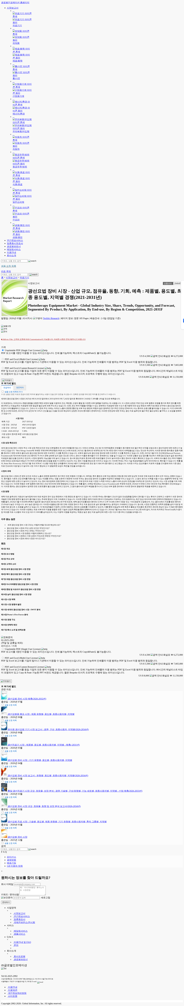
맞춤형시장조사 (15, 243)
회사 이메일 (7, 884)
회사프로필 (19, 956)
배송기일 (11, 863)
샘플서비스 (19, 934)
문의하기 (6, 902)
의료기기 (24, 277)
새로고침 (45, 897)
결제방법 (11, 860)
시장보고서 (12, 8)
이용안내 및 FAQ (22, 942)
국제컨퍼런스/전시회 (24, 922)
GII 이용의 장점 (15, 866)
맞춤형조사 (19, 919)
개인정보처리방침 (16, 993)
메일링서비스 (14, 249)
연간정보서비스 (15, 240)
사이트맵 (12, 996)
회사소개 (11, 255)
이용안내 (11, 252)
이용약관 (12, 990)
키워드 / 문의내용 (10, 894)
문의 (15, 945)
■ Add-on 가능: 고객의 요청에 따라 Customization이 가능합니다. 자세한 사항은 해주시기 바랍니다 (43, 339)
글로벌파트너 (14, 246)
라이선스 (11, 857)
